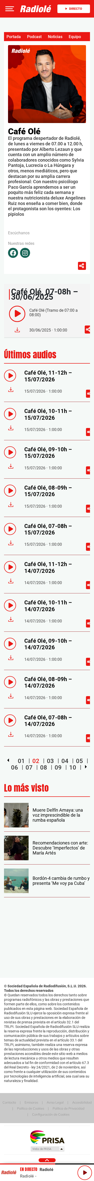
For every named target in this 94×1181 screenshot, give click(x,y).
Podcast (34, 36)
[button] (9, 9)
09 (58, 767)
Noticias (55, 36)
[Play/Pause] (84, 1172)
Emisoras (31, 1102)
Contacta (9, 1102)
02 (35, 761)
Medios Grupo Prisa (47, 1149)
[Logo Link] (35, 9)
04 (64, 761)
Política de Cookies (30, 1108)
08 (43, 767)
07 (29, 767)
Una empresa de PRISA (47, 1137)
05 (79, 761)
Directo (75, 9)
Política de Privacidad (68, 1108)
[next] (86, 767)
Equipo (75, 36)
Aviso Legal (55, 1102)
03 (50, 761)
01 (21, 761)
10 (72, 767)
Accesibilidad (82, 1102)
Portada (14, 36)
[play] (17, 314)
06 (14, 767)
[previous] (8, 760)
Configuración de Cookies (50, 1114)
